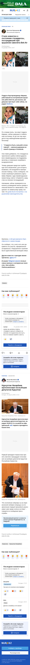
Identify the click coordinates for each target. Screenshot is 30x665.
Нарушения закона (20, 14)
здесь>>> (13, 257)
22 (3, 557)
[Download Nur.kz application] (15, 4)
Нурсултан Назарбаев (16, 544)
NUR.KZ (9, 104)
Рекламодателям (15, 653)
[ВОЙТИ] (27, 10)
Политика (4, 375)
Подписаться (15, 525)
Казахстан (11, 375)
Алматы (4, 283)
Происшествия (7, 14)
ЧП (12, 26)
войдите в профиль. (18, 321)
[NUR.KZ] (15, 10)
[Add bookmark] (27, 352)
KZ (24, 10)
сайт (11, 425)
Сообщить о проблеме (15, 648)
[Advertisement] (15, 81)
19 (26, 557)
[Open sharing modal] (19, 353)
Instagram (16, 366)
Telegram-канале (14, 261)
